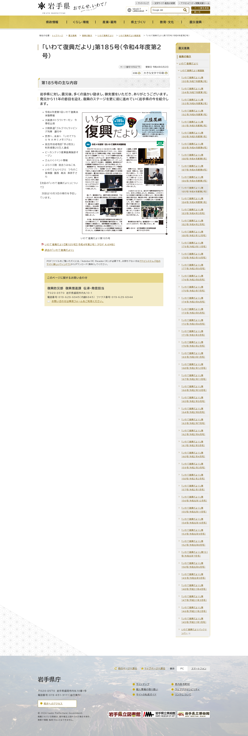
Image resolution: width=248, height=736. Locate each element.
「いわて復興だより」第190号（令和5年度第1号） (194, 135)
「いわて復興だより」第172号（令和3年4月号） (193, 322)
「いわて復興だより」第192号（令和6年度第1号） (194, 113)
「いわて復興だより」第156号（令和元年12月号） (194, 499)
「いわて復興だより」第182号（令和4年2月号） (193, 222)
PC (182, 669)
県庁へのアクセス (53, 703)
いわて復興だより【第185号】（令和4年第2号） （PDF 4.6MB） (80, 244)
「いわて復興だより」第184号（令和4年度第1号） (194, 200)
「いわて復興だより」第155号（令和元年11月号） (194, 510)
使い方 (197, 12)
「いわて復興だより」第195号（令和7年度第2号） (194, 79)
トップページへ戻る (155, 668)
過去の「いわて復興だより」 (59, 250)
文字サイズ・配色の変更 (164, 3)
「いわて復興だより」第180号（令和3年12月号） (194, 234)
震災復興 (72, 36)
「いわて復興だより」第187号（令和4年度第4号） (194, 168)
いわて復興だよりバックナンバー (194, 631)
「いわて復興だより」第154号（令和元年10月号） (194, 521)
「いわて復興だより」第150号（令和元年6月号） (193, 565)
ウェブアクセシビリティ (187, 689)
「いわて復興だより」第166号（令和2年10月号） (194, 388)
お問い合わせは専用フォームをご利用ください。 (78, 301)
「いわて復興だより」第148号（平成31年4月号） (194, 587)
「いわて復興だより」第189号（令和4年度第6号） (194, 146)
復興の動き (87, 36)
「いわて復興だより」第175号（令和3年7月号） (193, 289)
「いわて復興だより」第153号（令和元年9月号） (193, 532)
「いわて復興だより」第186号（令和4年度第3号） (194, 179)
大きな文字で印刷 (154, 73)
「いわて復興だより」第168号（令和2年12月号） (194, 366)
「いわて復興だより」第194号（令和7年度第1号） (194, 90)
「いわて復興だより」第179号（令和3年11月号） (194, 245)
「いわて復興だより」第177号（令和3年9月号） (193, 267)
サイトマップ (143, 3)
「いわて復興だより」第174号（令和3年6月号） (193, 300)
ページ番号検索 (201, 8)
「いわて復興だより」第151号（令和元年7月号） (194, 554)
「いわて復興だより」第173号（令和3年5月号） (193, 311)
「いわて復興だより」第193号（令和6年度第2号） (194, 102)
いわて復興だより (105, 36)
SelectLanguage (138, 10)
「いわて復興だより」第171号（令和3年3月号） (193, 333)
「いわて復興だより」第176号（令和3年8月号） (193, 278)
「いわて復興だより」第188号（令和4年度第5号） (194, 157)
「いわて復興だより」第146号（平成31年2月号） (194, 609)
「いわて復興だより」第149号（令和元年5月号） (193, 576)
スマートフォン (198, 669)
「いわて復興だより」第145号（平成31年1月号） (193, 620)
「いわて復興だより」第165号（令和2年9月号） (193, 399)
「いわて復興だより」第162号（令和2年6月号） (193, 432)
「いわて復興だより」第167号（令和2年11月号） (194, 377)
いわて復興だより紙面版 (130, 36)
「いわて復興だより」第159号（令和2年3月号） (193, 466)
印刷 (135, 73)
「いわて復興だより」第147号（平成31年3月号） (194, 598)
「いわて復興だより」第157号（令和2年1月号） (193, 488)
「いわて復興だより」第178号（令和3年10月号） (194, 256)
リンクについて (183, 694)
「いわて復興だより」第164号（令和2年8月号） (193, 410)
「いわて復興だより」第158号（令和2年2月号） (193, 477)
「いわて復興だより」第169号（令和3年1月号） (193, 355)
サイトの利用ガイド (146, 694)
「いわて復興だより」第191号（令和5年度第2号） (194, 124)
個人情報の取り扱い (147, 689)
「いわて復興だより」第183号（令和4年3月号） (193, 211)
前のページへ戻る (127, 668)
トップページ (57, 36)
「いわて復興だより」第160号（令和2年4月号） (193, 455)
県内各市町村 (182, 684)
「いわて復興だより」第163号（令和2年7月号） (193, 421)
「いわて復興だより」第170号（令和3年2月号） (193, 344)
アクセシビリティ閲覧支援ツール (195, 3)
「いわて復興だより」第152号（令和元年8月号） (193, 543)
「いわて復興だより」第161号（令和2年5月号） (193, 444)
